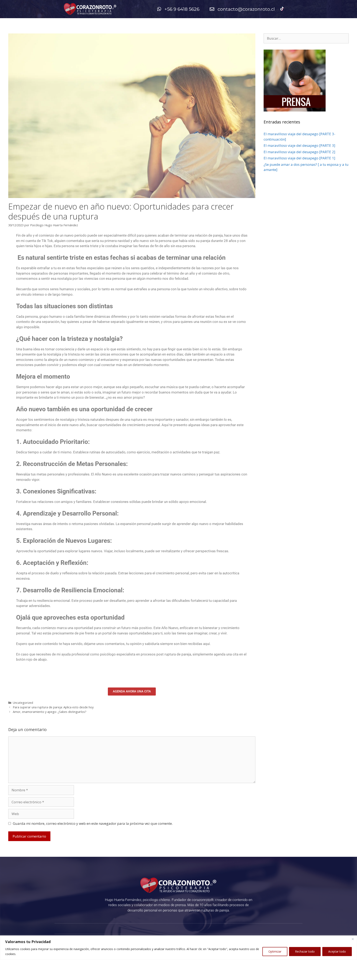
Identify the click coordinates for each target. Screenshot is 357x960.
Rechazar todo (305, 951)
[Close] (352, 938)
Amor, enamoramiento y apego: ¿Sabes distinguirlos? (49, 712)
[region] (178, 947)
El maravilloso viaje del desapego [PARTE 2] (299, 151)
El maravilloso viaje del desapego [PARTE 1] (299, 158)
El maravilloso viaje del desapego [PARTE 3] (299, 145)
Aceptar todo (337, 951)
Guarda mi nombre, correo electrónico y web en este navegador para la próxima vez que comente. (93, 823)
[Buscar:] (306, 38)
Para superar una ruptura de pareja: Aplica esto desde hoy (53, 707)
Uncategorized (23, 703)
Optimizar (274, 951)
